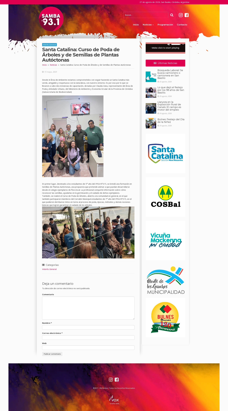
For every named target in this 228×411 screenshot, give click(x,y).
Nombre (47, 323)
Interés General (49, 44)
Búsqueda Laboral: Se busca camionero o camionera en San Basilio (170, 74)
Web (44, 343)
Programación (165, 24)
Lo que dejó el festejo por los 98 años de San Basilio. (171, 90)
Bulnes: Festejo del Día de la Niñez (171, 120)
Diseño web (114, 403)
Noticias (147, 24)
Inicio (136, 24)
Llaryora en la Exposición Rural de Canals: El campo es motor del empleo (169, 106)
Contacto (182, 24)
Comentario (48, 294)
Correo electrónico (52, 333)
